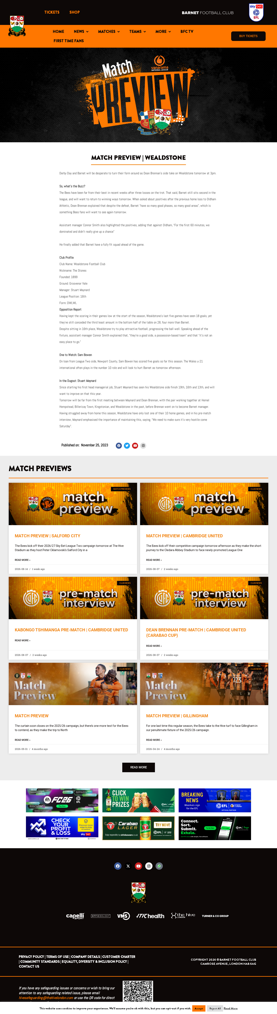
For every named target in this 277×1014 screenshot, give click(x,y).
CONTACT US (29, 966)
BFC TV (186, 31)
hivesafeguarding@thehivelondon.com (46, 997)
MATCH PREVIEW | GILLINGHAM (177, 715)
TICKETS (51, 12)
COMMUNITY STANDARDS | (40, 961)
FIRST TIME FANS (69, 41)
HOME (58, 31)
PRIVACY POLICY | (32, 956)
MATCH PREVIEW (31, 715)
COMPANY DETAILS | (86, 956)
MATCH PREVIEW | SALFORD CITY (47, 535)
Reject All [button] (215, 1008)
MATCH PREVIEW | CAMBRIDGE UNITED (184, 535)
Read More (231, 1008)
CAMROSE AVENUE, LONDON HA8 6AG (228, 964)
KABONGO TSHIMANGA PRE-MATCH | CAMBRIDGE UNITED (71, 629)
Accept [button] (199, 1008)
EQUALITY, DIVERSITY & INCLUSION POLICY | (95, 961)
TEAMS (135, 31)
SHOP (75, 12)
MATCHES (106, 31)
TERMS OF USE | (58, 956)
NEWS (79, 31)
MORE (161, 31)
